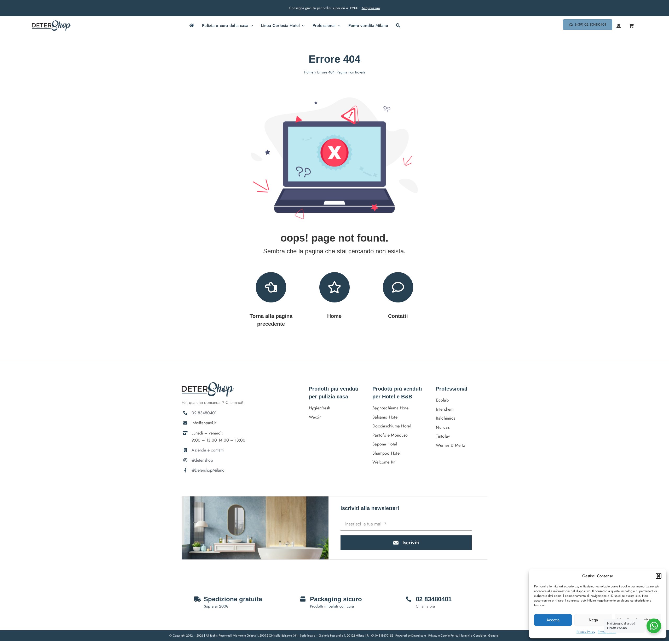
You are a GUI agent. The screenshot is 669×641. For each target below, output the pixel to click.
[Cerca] (398, 26)
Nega (593, 620)
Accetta (553, 620)
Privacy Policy (585, 631)
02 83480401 (204, 413)
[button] (658, 576)
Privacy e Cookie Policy (443, 635)
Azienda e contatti (208, 450)
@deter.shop (202, 460)
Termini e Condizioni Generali (480, 635)
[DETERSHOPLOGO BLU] (51, 22)
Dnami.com (418, 635)
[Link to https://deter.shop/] (334, 287)
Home (308, 72)
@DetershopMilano (208, 470)
